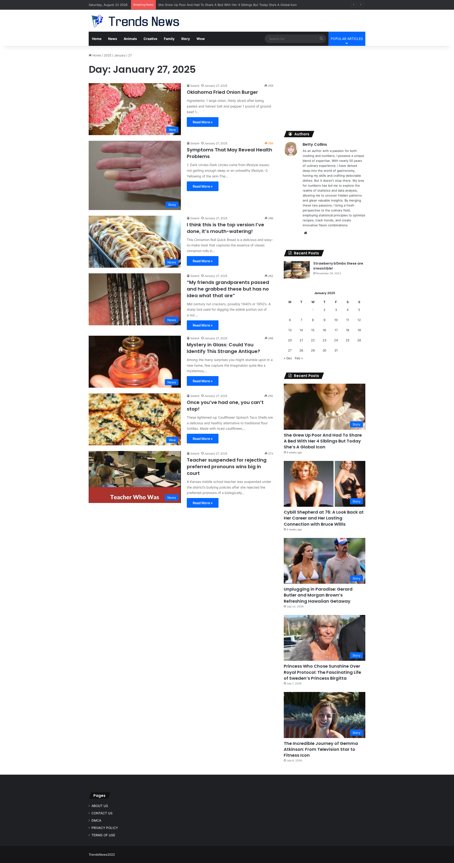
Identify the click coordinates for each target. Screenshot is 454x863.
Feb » (299, 358)
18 (347, 330)
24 (336, 340)
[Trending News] (144, 21)
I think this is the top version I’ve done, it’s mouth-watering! (225, 228)
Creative (150, 39)
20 (290, 340)
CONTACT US (102, 813)
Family (169, 39)
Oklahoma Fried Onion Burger (222, 92)
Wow (200, 39)
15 (312, 330)
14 (301, 330)
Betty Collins (315, 144)
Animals (130, 39)
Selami (194, 85)
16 (324, 330)
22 (313, 340)
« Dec (288, 358)
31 (336, 350)
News (112, 39)
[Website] (305, 233)
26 (359, 340)
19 (359, 330)
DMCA (96, 820)
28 (301, 350)
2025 (107, 55)
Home (96, 39)
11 (347, 320)
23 (324, 340)
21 (301, 340)
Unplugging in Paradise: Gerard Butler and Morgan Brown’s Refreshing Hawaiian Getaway (318, 595)
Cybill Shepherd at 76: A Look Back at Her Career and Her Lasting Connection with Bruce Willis (324, 518)
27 (290, 350)
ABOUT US (100, 806)
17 (336, 330)
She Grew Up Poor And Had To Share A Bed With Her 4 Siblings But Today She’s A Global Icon (323, 441)
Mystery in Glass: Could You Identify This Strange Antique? (223, 348)
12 (359, 320)
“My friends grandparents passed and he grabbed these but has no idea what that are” (228, 289)
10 (336, 320)
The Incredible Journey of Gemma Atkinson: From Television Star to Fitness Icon (321, 749)
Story (185, 39)
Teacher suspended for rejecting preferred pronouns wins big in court (226, 467)
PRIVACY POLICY (105, 828)
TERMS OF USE (103, 835)
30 (324, 350)
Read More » (203, 122)
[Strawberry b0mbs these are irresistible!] (297, 270)
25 (347, 340)
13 (290, 330)
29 (313, 350)
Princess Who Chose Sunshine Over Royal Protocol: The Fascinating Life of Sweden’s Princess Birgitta (322, 672)
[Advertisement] (324, 86)
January (120, 55)
